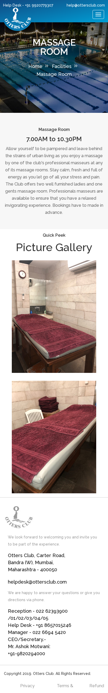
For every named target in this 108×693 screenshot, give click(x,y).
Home (35, 66)
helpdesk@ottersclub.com (37, 582)
